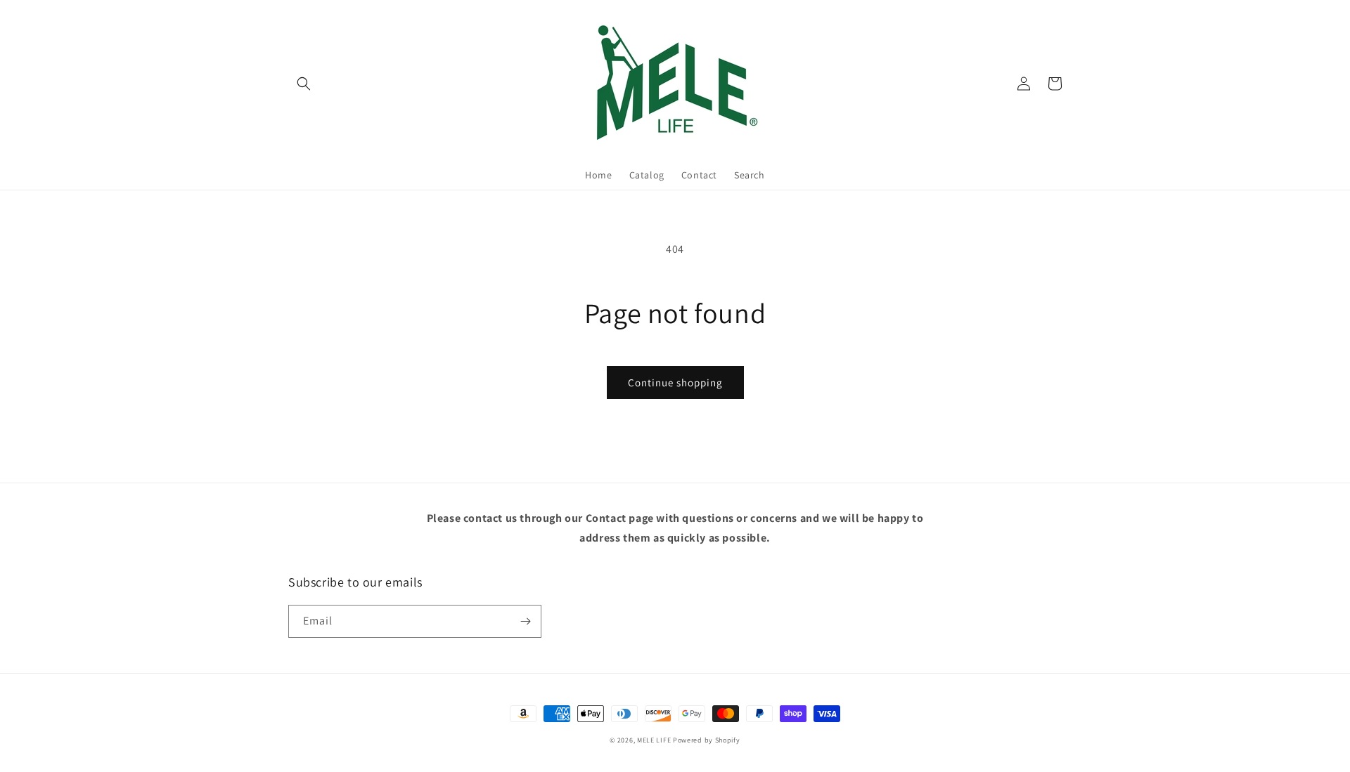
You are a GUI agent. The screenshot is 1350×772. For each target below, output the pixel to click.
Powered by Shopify (706, 740)
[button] (303, 83)
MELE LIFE (654, 740)
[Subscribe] (525, 621)
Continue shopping (675, 382)
